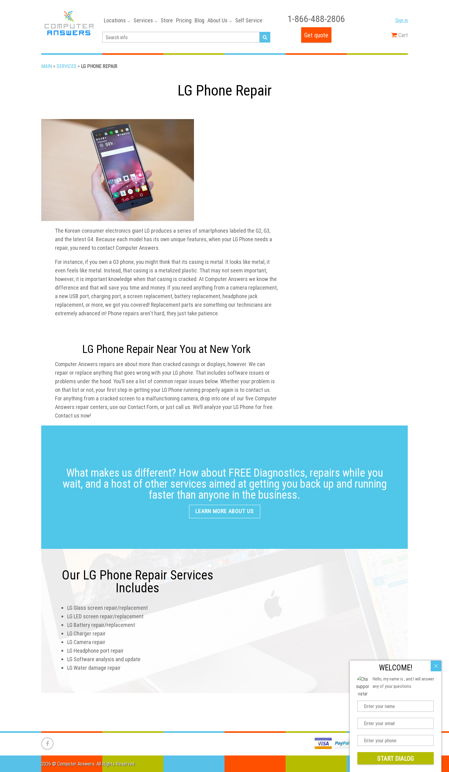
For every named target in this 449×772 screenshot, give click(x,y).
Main (46, 66)
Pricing (184, 20)
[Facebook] (47, 743)
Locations (115, 20)
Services (143, 20)
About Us (217, 20)
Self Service (248, 20)
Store (167, 20)
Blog (199, 20)
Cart (402, 35)
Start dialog (395, 758)
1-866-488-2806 (316, 18)
